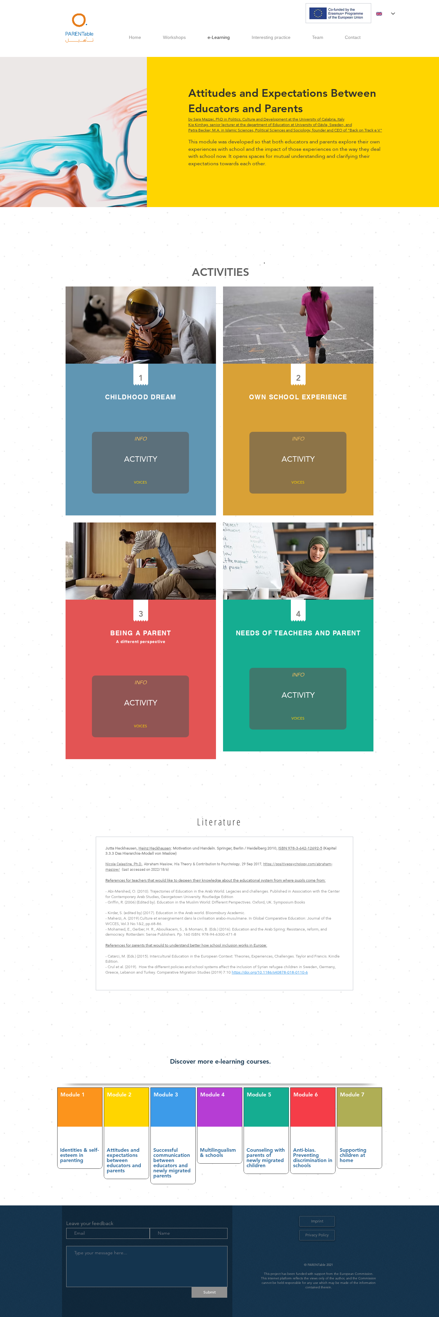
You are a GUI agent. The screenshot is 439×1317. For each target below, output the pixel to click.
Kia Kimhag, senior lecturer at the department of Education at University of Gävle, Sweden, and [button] (270, 124)
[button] (140, 439)
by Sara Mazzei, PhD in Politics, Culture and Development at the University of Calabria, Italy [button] (266, 119)
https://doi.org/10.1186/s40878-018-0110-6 (270, 972)
